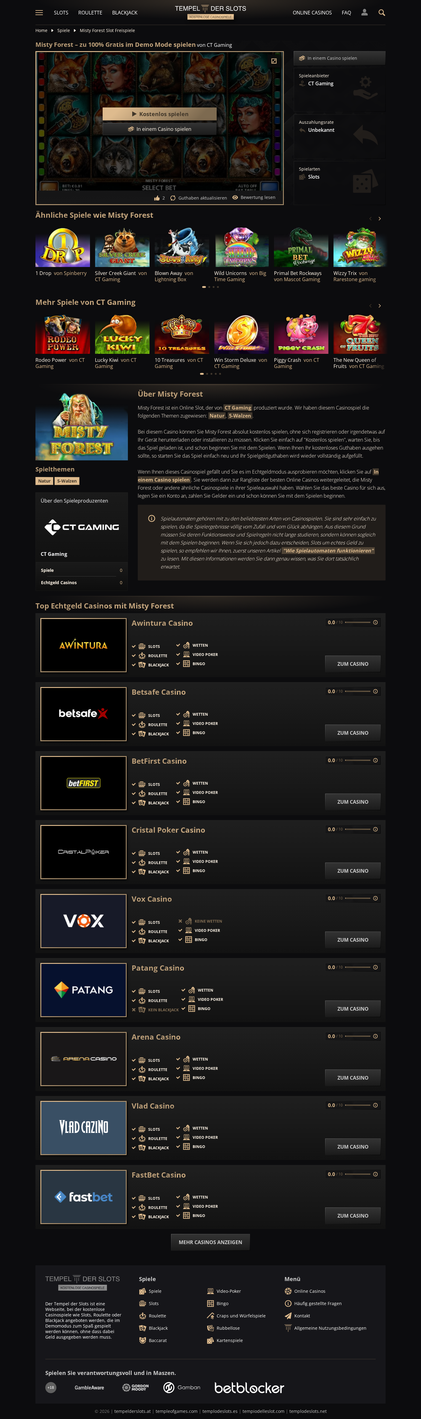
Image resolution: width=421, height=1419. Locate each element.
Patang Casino (158, 968)
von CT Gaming (214, 45)
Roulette (90, 12)
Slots (61, 12)
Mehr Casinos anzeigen (210, 1242)
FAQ (346, 12)
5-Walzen (240, 415)
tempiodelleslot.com (263, 1411)
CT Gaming (238, 407)
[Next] (379, 218)
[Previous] (370, 218)
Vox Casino (152, 899)
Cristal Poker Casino (168, 830)
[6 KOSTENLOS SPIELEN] (301, 246)
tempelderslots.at (132, 1411)
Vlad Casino (153, 1106)
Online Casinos (312, 12)
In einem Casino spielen (332, 58)
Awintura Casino (162, 623)
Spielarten (309, 169)
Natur (217, 415)
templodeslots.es (220, 1411)
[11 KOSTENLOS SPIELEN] (241, 246)
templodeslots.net (308, 1411)
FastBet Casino (159, 1175)
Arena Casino (156, 1037)
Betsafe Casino (159, 692)
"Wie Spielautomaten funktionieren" (328, 550)
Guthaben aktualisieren (202, 198)
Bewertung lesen (258, 197)
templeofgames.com (177, 1411)
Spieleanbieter (314, 76)
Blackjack (124, 12)
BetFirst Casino (159, 761)
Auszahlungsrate (316, 122)
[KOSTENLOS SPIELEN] (62, 246)
